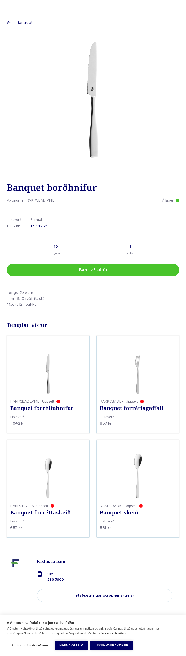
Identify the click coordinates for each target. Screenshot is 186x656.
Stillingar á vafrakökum (29, 645)
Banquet (24, 22)
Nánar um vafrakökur (112, 633)
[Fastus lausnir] (15, 583)
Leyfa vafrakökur (111, 645)
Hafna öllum (71, 645)
